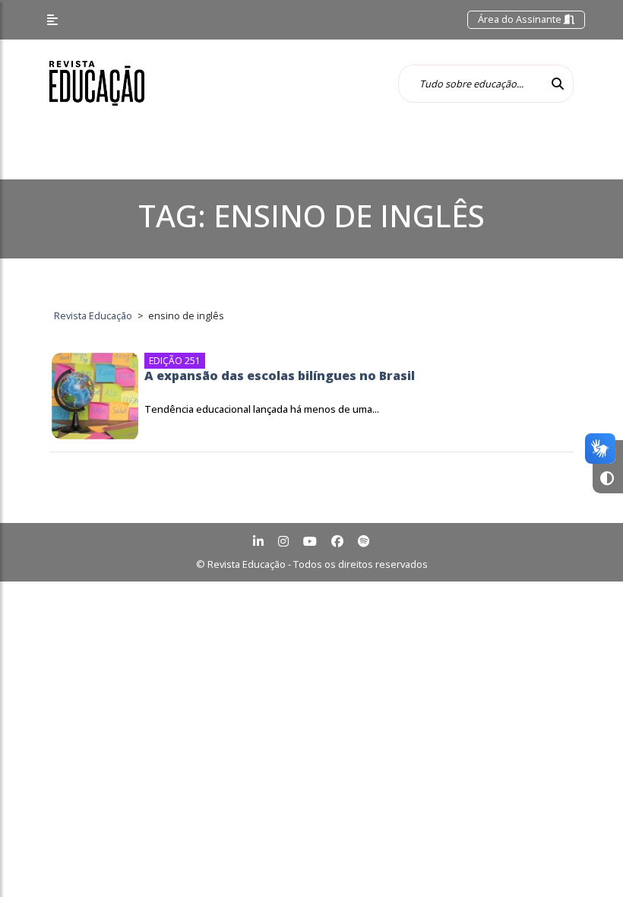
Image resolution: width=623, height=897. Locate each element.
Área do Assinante (521, 19)
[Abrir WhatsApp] (585, 858)
